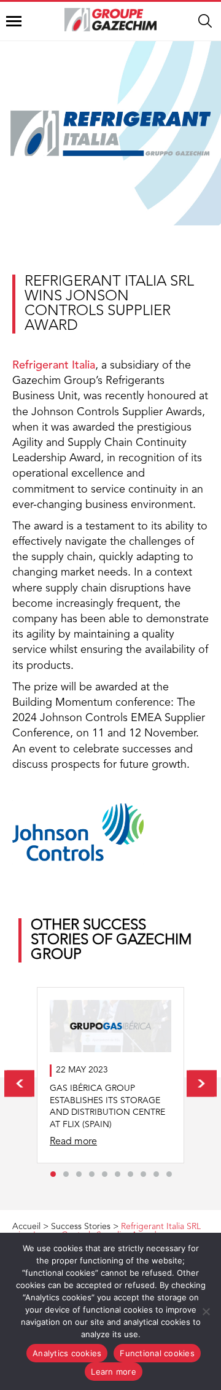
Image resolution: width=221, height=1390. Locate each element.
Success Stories (80, 1226)
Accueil (26, 1226)
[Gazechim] (110, 20)
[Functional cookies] (206, 1311)
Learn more (113, 1371)
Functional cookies (157, 1353)
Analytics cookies (67, 1353)
